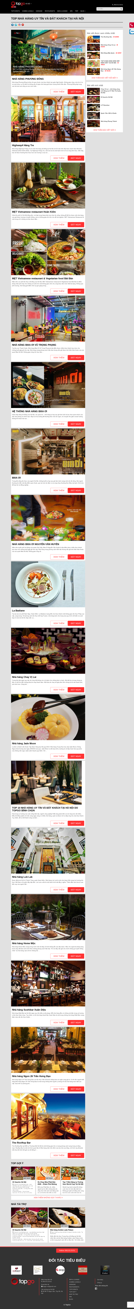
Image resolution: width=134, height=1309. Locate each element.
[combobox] (28, 3)
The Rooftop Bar (21, 1142)
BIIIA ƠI (16, 477)
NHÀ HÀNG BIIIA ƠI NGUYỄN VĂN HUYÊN (35, 544)
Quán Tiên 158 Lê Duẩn (109, 113)
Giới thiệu (100, 1279)
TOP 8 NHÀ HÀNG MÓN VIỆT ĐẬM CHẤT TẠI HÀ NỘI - (110, 62)
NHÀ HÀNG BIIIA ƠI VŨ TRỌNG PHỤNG (34, 345)
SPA (71, 11)
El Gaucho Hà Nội (19, 1182)
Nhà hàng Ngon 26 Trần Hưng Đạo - (111, 70)
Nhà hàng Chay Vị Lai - (109, 45)
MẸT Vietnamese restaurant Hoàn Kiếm (34, 211)
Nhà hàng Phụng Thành (109, 121)
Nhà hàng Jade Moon (24, 743)
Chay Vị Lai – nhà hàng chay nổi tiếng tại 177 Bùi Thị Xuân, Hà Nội (111, 90)
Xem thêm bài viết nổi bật (104, 78)
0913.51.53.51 (118, 5)
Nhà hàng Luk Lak (22, 877)
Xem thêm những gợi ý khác (48, 1198)
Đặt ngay (76, 92)
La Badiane (18, 610)
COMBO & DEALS (27, 11)
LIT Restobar (105, 105)
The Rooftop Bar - (110, 37)
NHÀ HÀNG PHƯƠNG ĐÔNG (28, 79)
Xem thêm (58, 92)
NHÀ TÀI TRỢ (73, 1294)
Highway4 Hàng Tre (23, 145)
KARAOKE (39, 11)
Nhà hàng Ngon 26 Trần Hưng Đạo (31, 1076)
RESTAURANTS (50, 11)
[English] (15, 7)
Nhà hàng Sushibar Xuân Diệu (29, 1009)
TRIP (76, 11)
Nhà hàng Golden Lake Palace (61, 1230)
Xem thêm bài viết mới (104, 130)
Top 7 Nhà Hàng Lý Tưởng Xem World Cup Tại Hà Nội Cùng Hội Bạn (73, 1184)
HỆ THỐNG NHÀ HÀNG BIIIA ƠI (29, 411)
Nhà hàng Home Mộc (23, 943)
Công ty (99, 1282)
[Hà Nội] (18, 3)
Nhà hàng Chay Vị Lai (24, 677)
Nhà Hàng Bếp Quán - (111, 53)
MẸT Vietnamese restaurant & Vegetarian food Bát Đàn (42, 278)
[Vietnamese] (12, 7)
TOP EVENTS (15, 11)
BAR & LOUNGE (62, 11)
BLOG (82, 11)
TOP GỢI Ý (41, 1178)
